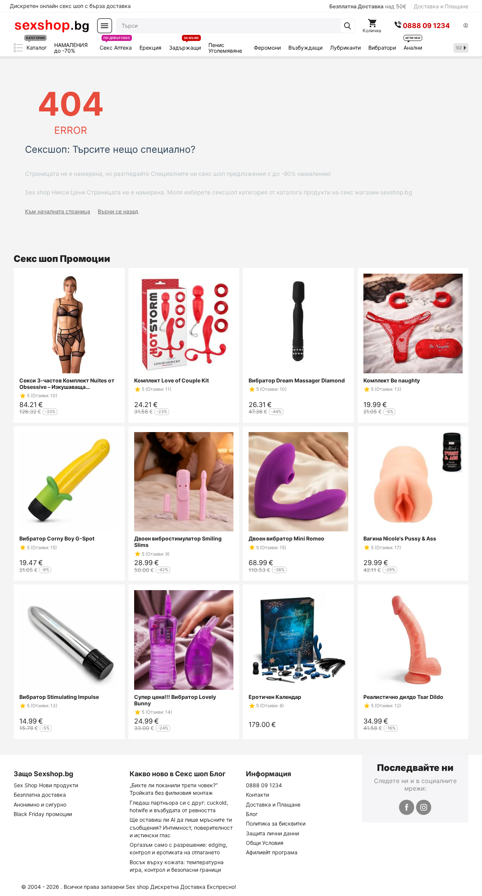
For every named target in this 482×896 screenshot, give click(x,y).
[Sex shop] (51, 26)
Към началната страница (57, 211)
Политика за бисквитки (275, 823)
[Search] (347, 26)
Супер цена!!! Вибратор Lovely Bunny (175, 700)
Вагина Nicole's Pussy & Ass (399, 538)
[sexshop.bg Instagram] (423, 807)
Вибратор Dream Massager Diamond (297, 380)
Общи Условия (264, 843)
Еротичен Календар (275, 697)
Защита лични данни (272, 833)
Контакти (257, 794)
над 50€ (367, 6)
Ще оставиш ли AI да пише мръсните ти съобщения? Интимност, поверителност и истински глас (181, 827)
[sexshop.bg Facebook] (406, 807)
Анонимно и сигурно (40, 804)
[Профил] (465, 26)
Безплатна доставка (40, 794)
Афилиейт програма (271, 852)
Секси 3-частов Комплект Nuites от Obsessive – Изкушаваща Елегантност (66, 383)
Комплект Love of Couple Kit (171, 380)
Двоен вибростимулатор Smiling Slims (178, 541)
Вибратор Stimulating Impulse (59, 697)
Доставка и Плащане (441, 6)
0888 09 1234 (264, 785)
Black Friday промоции (43, 814)
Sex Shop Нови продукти (46, 785)
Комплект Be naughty (391, 380)
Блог (252, 814)
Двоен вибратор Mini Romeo (286, 538)
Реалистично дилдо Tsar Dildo (403, 697)
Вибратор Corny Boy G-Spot (56, 538)
